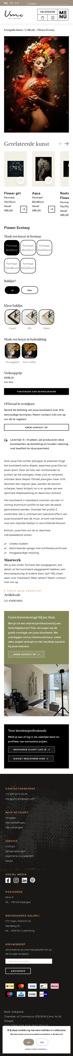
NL (6, 3)
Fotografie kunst (13, 29)
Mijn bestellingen (15, 822)
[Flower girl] (15, 168)
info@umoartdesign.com (19, 798)
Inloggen (47, 11)
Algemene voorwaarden (19, 856)
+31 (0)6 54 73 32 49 (16, 794)
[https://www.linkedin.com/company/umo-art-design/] (24, 879)
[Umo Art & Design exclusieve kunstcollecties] (14, 14)
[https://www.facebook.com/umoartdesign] (8, 879)
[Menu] (63, 15)
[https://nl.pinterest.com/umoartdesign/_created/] (32, 879)
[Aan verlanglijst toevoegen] (20, 180)
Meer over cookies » (36, 1049)
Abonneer (18, 970)
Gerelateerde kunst (26, 143)
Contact (10, 846)
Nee (29, 290)
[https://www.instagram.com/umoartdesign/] (16, 879)
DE (12, 3)
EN (17, 3)
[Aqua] (43, 168)
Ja (12, 290)
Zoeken (32, 3)
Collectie (30, 29)
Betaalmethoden (15, 851)
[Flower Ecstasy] (36, 84)
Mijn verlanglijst (14, 827)
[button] (66, 144)
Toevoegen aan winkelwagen (36, 391)
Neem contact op (36, 427)
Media (9, 860)
